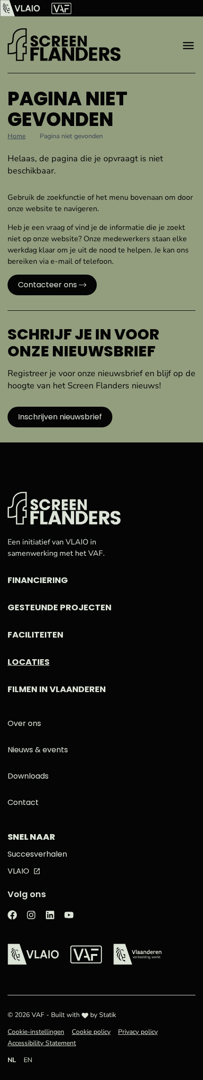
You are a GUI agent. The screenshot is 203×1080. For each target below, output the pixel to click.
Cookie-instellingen (36, 1031)
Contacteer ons (47, 284)
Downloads (28, 776)
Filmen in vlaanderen (57, 689)
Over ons (24, 723)
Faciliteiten (35, 634)
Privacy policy (138, 1031)
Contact (23, 802)
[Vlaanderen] (137, 954)
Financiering (38, 580)
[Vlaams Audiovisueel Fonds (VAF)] (61, 8)
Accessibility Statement (42, 1043)
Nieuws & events (38, 749)
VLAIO (18, 871)
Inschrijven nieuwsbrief (60, 416)
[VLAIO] (20, 8)
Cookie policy (91, 1031)
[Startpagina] (64, 44)
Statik (107, 1014)
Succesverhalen (37, 854)
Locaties (29, 662)
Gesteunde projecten (59, 607)
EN (28, 1060)
